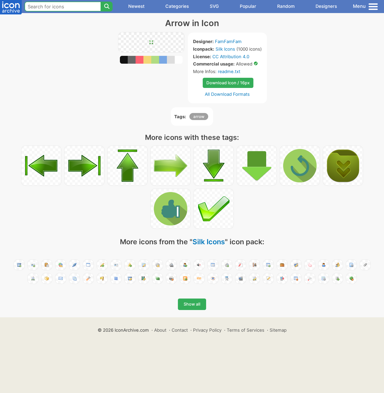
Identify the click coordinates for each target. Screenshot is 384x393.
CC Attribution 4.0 (230, 56)
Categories (177, 6)
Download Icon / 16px (228, 82)
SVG (214, 6)
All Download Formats (227, 94)
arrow (198, 116)
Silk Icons (225, 49)
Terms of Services (245, 330)
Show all (192, 304)
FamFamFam (228, 41)
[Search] (107, 6)
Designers (326, 6)
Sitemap (278, 330)
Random (286, 6)
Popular (248, 6)
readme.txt (229, 71)
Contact (180, 330)
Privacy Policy (207, 330)
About (160, 330)
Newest (136, 6)
